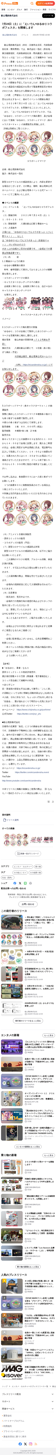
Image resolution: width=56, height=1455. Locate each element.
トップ (5, 1386)
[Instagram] (30, 1444)
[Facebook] (15, 883)
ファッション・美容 (38, 9)
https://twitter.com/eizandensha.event (32, 772)
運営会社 (7, 1416)
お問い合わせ (28, 904)
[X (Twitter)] (20, 883)
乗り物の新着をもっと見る (28, 1267)
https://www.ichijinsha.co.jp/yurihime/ (34, 710)
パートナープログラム (13, 1421)
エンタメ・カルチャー (23, 867)
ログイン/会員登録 (45, 3)
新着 (3, 9)
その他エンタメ (20, 873)
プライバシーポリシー (13, 1431)
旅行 (26, 9)
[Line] (25, 883)
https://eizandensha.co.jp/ (34, 365)
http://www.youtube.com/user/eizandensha (21, 781)
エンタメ (11, 9)
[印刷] (30, 883)
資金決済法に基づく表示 (14, 1436)
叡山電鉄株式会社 (9, 35)
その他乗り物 (35, 873)
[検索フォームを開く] (32, 3)
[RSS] (35, 1444)
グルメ (19, 9)
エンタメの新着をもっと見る (28, 1147)
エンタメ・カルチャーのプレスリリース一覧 (30, 1386)
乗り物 (38, 867)
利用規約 (7, 1426)
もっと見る (48, 1035)
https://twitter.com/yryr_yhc (29, 714)
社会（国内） (7, 878)
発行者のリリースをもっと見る (28, 1021)
